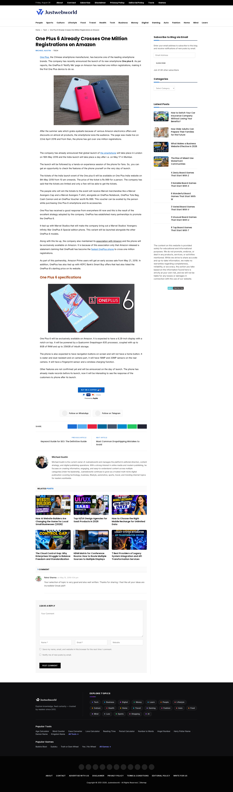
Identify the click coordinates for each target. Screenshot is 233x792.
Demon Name (42, 734)
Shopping (135, 714)
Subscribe (161, 63)
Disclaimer (100, 2)
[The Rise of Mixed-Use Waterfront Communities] (161, 161)
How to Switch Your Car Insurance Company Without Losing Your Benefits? (183, 117)
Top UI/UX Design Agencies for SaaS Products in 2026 (90, 520)
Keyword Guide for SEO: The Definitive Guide (64, 441)
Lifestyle (72, 22)
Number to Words (146, 731)
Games (162, 2)
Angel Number (163, 731)
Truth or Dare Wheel (70, 746)
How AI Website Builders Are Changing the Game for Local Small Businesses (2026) (52, 521)
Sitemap (143, 782)
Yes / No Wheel (89, 746)
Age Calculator (42, 731)
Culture (61, 22)
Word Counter (58, 731)
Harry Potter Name (182, 731)
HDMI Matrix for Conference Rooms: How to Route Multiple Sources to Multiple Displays (90, 556)
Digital (145, 22)
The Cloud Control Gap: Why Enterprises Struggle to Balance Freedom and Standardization (53, 556)
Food (83, 22)
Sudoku (54, 746)
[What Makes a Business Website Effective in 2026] (161, 147)
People (39, 22)
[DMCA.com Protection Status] (175, 289)
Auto (166, 22)
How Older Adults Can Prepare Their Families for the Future (182, 132)
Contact (71, 2)
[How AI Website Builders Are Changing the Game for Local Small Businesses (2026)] (53, 505)
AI (149, 714)
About (59, 2)
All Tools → (73, 734)
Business (123, 22)
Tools (151, 2)
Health (102, 22)
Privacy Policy (117, 2)
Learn (205, 22)
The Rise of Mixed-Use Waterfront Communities (182, 161)
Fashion (176, 22)
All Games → (105, 746)
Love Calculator (93, 731)
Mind (195, 22)
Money (134, 22)
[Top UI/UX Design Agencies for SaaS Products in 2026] (91, 505)
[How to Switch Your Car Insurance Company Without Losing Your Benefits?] (161, 116)
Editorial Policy (136, 2)
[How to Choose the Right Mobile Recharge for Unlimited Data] (129, 505)
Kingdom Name (58, 734)
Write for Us (180, 776)
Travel (92, 22)
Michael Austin (43, 51)
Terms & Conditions (138, 776)
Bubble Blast (41, 746)
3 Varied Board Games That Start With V (183, 208)
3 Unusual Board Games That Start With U (184, 218)
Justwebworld (114, 782)
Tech (112, 22)
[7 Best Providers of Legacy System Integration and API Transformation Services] (129, 540)
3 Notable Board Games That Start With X (183, 184)
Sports (49, 22)
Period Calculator (127, 731)
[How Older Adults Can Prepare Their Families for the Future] (161, 132)
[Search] (196, 2)
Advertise (85, 2)
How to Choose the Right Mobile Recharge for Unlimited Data (128, 521)
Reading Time (109, 731)
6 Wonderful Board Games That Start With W (183, 196)
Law (108, 714)
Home (187, 22)
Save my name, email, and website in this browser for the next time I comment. (77, 649)
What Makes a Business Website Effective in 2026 (184, 145)
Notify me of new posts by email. (56, 655)
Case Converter (75, 731)
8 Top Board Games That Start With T (181, 229)
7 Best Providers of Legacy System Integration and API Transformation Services (127, 556)
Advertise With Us (79, 776)
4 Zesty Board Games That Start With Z (182, 174)
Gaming (156, 22)
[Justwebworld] (57, 12)
